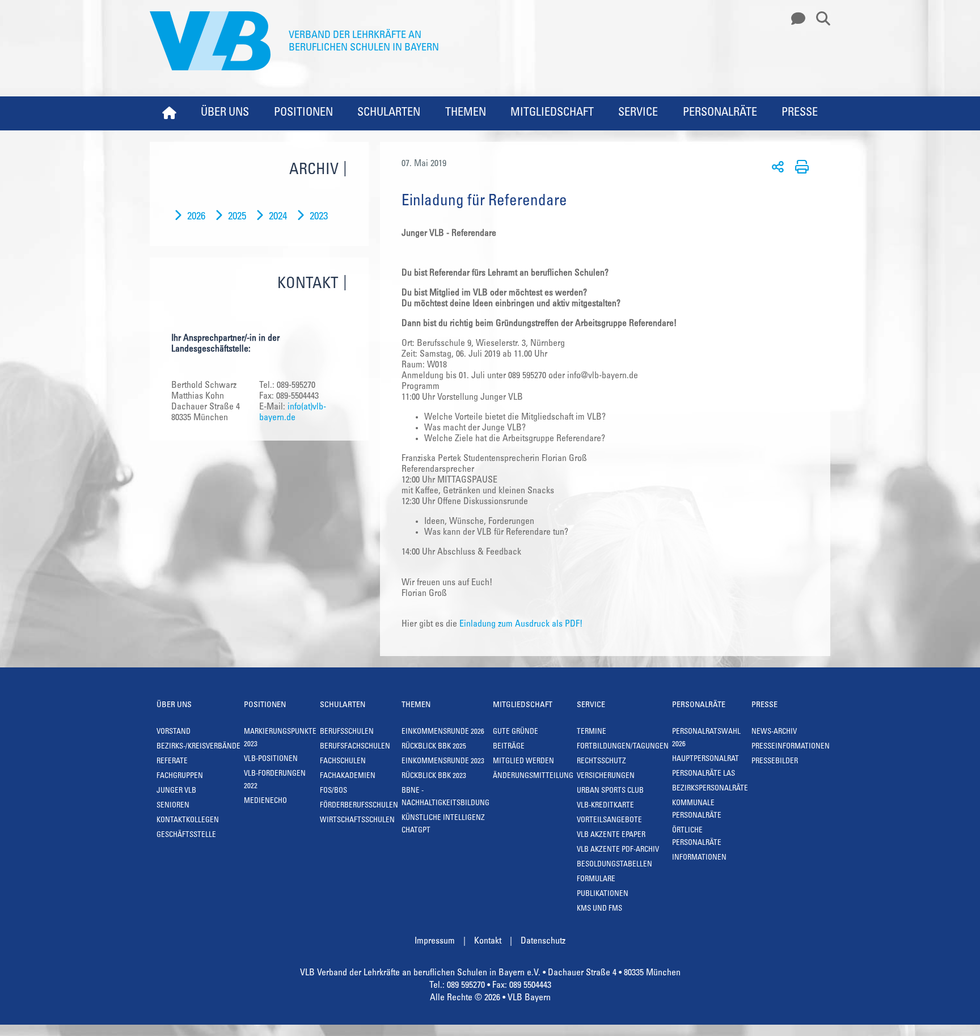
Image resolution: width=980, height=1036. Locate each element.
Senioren (173, 806)
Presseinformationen (790, 747)
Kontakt (487, 941)
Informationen (699, 858)
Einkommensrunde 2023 (443, 762)
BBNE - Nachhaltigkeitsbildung (445, 797)
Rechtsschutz (601, 762)
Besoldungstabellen (614, 865)
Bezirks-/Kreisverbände (198, 747)
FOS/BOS (333, 791)
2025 (237, 217)
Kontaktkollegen (188, 820)
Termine (591, 732)
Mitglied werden (523, 762)
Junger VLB (176, 791)
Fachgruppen (180, 776)
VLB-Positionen (271, 759)
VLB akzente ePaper (611, 835)
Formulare (596, 879)
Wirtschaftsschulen (357, 820)
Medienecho (265, 801)
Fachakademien (347, 776)
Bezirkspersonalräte (710, 789)
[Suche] (819, 19)
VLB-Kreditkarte (605, 806)
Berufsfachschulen (355, 747)
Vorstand (174, 732)
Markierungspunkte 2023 (280, 739)
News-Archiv (774, 732)
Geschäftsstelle (186, 835)
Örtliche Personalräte (696, 837)
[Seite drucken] (800, 166)
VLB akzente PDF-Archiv (618, 850)
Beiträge (509, 747)
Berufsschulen (347, 732)
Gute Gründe (515, 732)
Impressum (435, 941)
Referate (172, 762)
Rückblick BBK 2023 (434, 776)
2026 (196, 217)
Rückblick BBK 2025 (434, 747)
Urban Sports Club (610, 791)
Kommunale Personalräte (696, 810)
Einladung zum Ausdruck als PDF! (520, 624)
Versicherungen (606, 776)
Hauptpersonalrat (705, 759)
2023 (319, 217)
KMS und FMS (599, 909)
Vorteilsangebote (609, 820)
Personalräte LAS (703, 774)
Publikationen (602, 894)
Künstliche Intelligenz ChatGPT (443, 825)
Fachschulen (343, 762)
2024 (278, 217)
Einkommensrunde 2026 (443, 732)
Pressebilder (774, 762)
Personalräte (720, 113)
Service (638, 113)
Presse (800, 113)
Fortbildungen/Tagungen (623, 747)
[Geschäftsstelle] (795, 19)
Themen (465, 113)
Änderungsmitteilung (533, 776)
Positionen (303, 113)
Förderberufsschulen (359, 806)
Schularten (388, 113)
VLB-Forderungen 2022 (275, 780)
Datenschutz (543, 941)
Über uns (225, 113)
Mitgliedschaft (552, 113)
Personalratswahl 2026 (706, 739)
